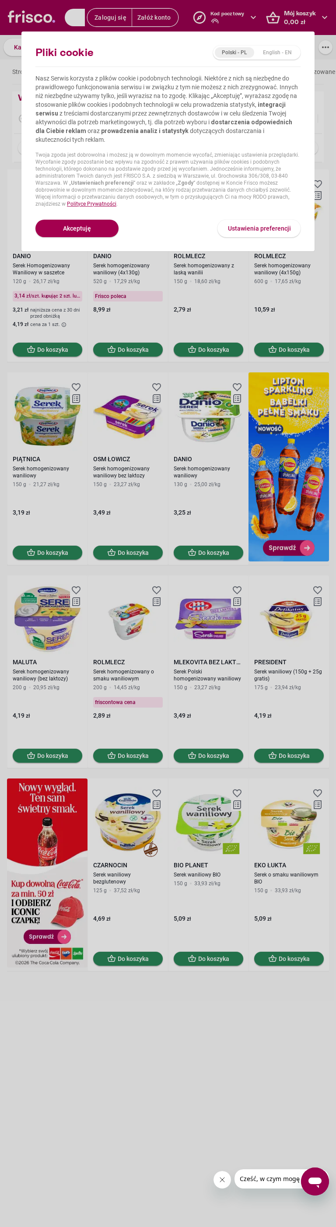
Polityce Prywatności (91, 204)
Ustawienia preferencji (259, 228)
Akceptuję (77, 228)
